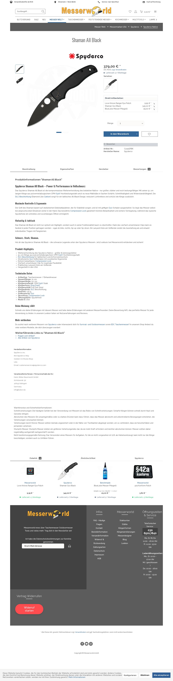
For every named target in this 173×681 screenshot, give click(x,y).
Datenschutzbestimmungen (48, 539)
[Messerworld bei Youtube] (86, 644)
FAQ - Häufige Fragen (99, 522)
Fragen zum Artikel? (26, 336)
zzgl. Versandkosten (119, 70)
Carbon (47, 197)
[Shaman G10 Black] (111, 85)
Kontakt (99, 528)
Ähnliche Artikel (88, 458)
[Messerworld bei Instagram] (91, 644)
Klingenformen (124, 528)
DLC (32, 289)
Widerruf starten (29, 609)
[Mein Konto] (135, 11)
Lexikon (124, 543)
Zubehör (35, 458)
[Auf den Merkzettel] (150, 134)
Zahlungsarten (99, 547)
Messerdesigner (125, 536)
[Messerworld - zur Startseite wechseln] (86, 11)
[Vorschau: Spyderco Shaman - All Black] (19, 69)
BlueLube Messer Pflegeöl (116, 109)
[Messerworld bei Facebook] (82, 644)
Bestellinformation (100, 532)
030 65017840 (150, 531)
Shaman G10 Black (113, 106)
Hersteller (103, 169)
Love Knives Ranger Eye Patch (118, 103)
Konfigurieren (130, 675)
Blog (125, 539)
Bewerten (110, 144)
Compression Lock (78, 211)
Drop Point (35, 285)
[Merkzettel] (130, 11)
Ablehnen (144, 675)
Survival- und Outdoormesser (92, 324)
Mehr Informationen (77, 677)
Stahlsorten (125, 520)
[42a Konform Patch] (143, 471)
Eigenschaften (67, 169)
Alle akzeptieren (161, 675)
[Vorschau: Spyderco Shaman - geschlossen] (19, 80)
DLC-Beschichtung (23, 197)
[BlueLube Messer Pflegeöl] (105, 471)
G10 (110, 208)
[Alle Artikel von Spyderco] (86, 56)
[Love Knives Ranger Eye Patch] (30, 471)
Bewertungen (141, 169)
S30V (58, 194)
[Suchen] (43, 11)
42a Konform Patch (142, 486)
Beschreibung (28, 169)
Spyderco (52, 324)
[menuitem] (30, 11)
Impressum (99, 555)
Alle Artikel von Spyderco (28, 338)
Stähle (125, 524)
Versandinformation (100, 536)
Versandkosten (80, 632)
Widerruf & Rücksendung (99, 541)
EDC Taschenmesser (120, 324)
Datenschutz (99, 551)
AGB (99, 559)
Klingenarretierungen (126, 532)
